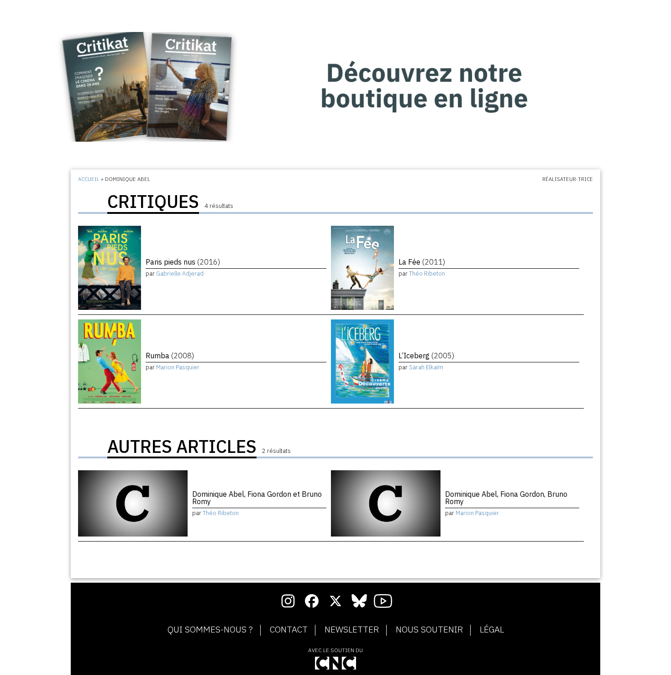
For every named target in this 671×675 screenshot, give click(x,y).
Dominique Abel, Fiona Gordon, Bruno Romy (506, 497)
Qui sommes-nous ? (210, 630)
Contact (289, 630)
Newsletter (352, 630)
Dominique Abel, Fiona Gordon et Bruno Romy (257, 497)
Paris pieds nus (183, 261)
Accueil (89, 179)
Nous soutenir (429, 630)
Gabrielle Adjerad (180, 273)
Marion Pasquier (177, 367)
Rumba (170, 355)
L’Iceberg (426, 355)
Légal (492, 630)
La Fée (421, 261)
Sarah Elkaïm (426, 367)
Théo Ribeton (427, 273)
